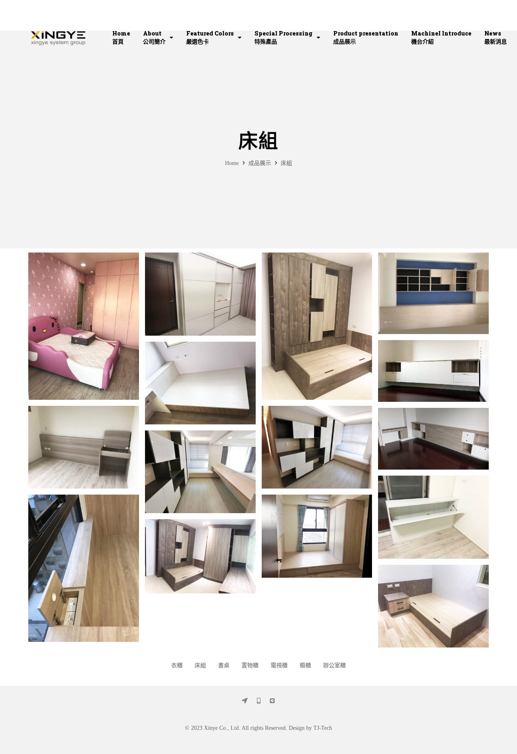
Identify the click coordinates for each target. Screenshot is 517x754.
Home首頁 (121, 37)
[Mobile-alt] (258, 701)
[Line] (272, 701)
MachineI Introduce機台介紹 (441, 37)
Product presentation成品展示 (365, 37)
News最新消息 (495, 37)
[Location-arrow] (245, 701)
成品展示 (259, 163)
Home (232, 163)
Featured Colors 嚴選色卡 (210, 37)
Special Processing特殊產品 (283, 37)
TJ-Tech (322, 728)
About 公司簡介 (154, 37)
